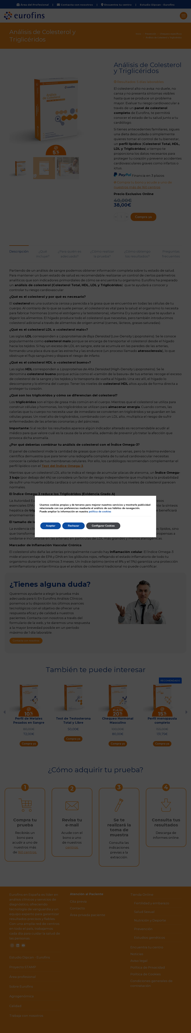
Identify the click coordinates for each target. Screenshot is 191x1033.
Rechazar (73, 526)
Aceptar (50, 526)
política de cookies (100, 511)
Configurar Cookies (103, 526)
